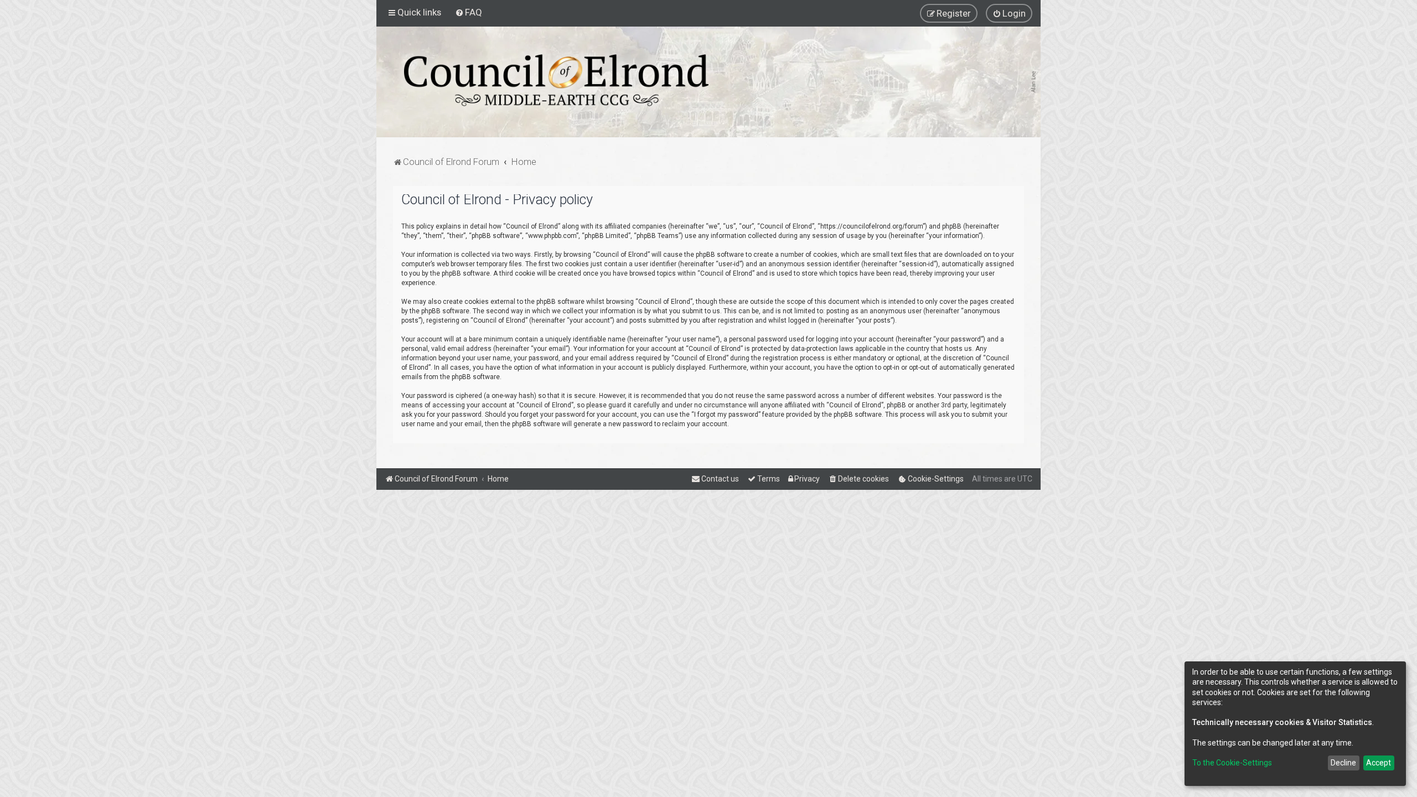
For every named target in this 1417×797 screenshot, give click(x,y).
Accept (1378, 762)
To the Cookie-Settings (1232, 762)
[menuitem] (468, 12)
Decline (1343, 762)
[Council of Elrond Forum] (556, 80)
